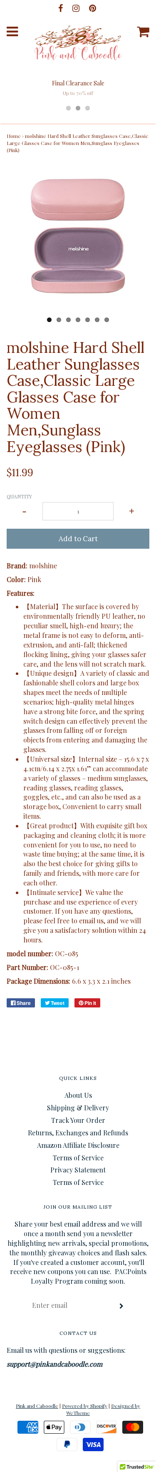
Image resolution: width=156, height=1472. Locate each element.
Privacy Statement (78, 1169)
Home (14, 135)
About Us (78, 1095)
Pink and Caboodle (37, 1405)
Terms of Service (78, 1157)
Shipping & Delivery (78, 1107)
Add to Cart (78, 538)
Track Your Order (78, 1120)
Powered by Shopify (84, 1405)
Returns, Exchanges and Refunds (78, 1132)
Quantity (19, 496)
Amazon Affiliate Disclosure (78, 1145)
